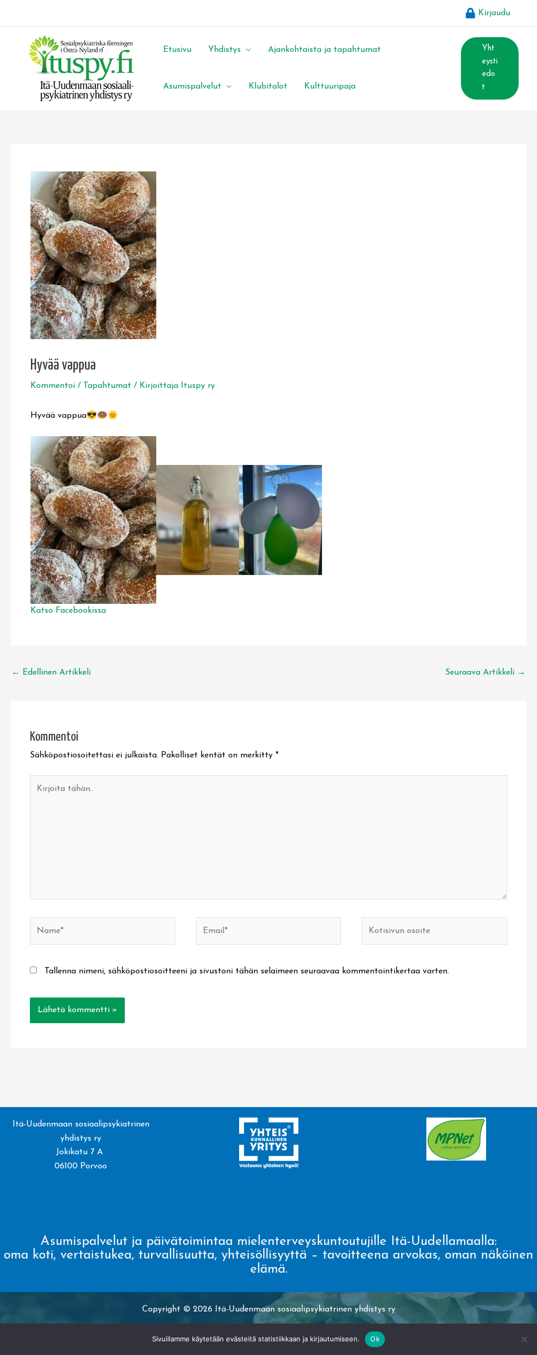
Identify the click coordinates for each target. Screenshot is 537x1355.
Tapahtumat (107, 386)
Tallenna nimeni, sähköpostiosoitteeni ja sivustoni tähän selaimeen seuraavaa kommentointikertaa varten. (247, 971)
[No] (524, 1339)
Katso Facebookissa (68, 610)
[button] (246, 49)
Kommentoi (52, 386)
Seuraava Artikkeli (485, 672)
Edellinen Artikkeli (51, 672)
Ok (375, 1339)
